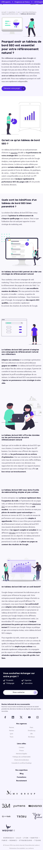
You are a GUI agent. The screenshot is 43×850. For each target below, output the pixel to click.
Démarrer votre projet (12, 88)
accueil (4, 12)
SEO (18, 12)
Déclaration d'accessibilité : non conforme (21, 848)
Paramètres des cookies (32, 845)
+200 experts (5, 2)
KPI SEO (12, 533)
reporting (14, 153)
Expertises (11, 12)
